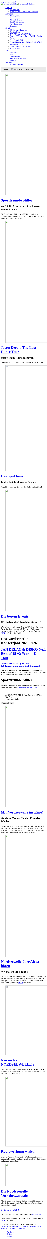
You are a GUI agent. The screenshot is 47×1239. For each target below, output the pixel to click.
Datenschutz (5, 1226)
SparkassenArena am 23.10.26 (28, 687)
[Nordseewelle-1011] (17, 4)
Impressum (21, 1228)
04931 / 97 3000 (10, 1209)
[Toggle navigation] (33, 4)
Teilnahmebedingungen (19, 1226)
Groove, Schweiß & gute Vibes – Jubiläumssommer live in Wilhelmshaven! (20, 664)
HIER (3, 633)
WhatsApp (36, 1214)
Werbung (33, 1226)
